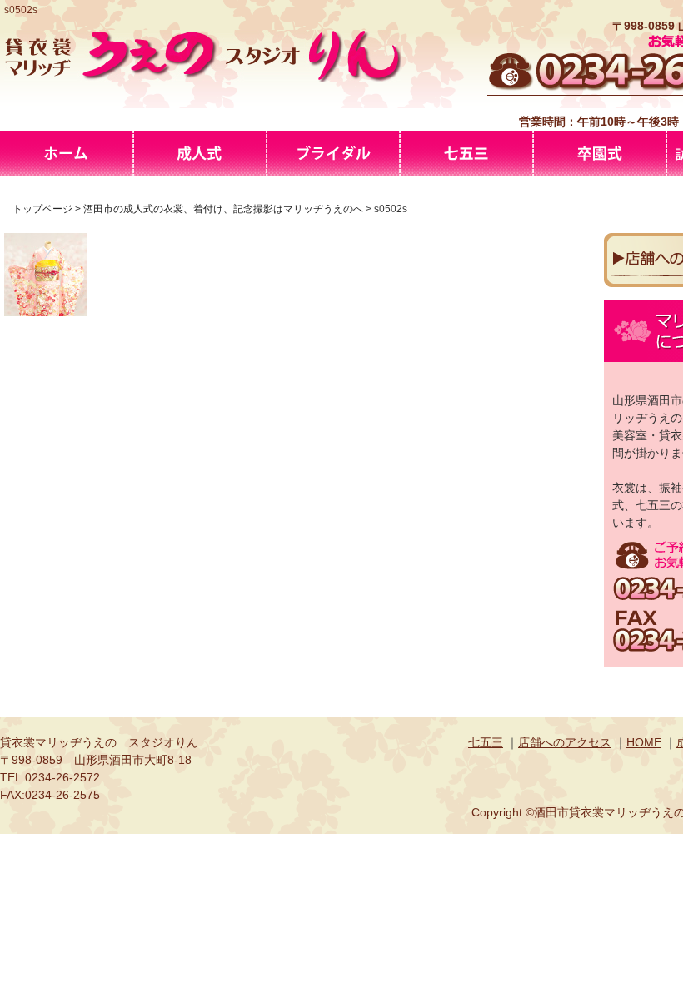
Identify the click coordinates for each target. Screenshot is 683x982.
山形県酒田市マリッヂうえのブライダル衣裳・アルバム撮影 (333, 153)
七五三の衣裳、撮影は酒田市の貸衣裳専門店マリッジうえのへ (466, 153)
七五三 (485, 742)
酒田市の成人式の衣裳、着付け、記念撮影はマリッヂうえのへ (200, 153)
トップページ (42, 209)
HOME (643, 742)
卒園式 (599, 153)
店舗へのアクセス (564, 742)
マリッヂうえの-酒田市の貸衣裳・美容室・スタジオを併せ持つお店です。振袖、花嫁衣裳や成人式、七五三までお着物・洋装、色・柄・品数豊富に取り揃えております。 (66, 153)
